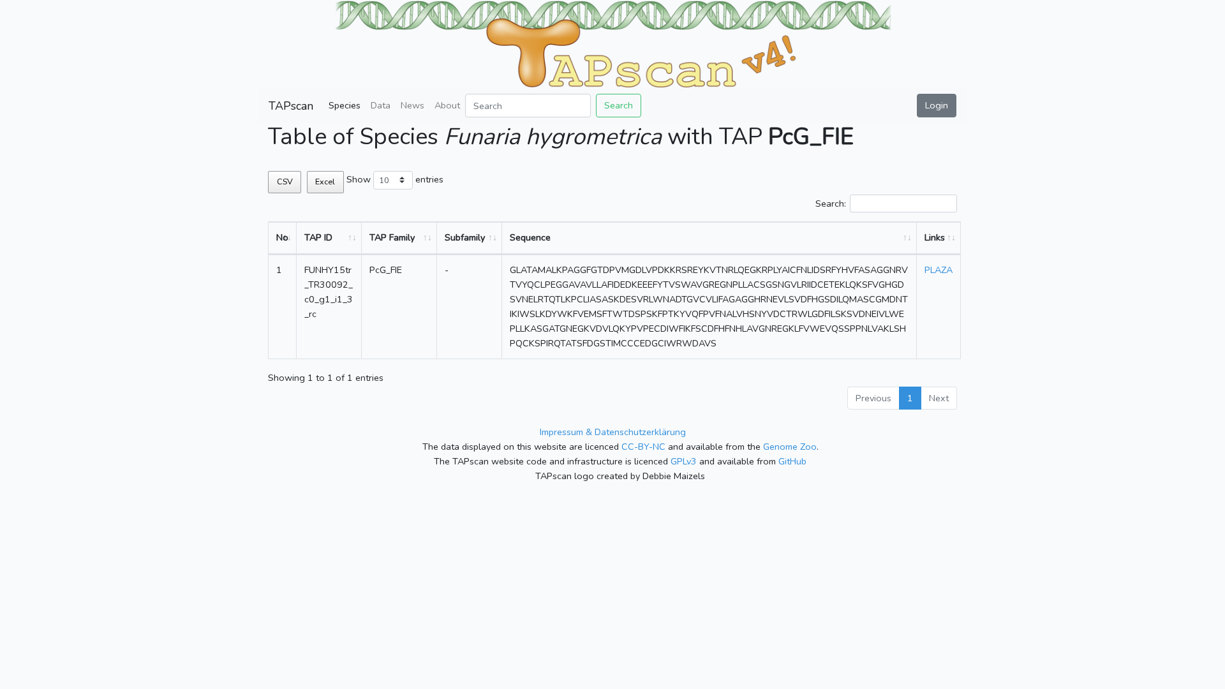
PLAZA (938, 269)
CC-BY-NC (643, 446)
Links (934, 237)
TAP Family (392, 237)
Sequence (530, 237)
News (412, 105)
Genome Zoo (790, 446)
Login (936, 105)
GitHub (792, 461)
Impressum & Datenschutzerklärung (613, 432)
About (447, 105)
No (282, 237)
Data (380, 105)
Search (618, 105)
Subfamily (465, 237)
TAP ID (318, 237)
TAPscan (291, 106)
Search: (830, 203)
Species (344, 105)
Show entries (394, 179)
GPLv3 (684, 461)
